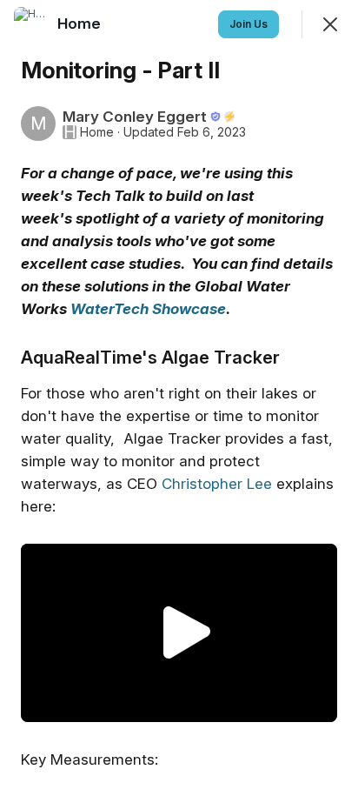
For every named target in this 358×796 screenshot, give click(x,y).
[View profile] (31, 24)
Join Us (248, 23)
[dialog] (179, 398)
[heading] (80, 23)
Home (97, 132)
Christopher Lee (217, 483)
